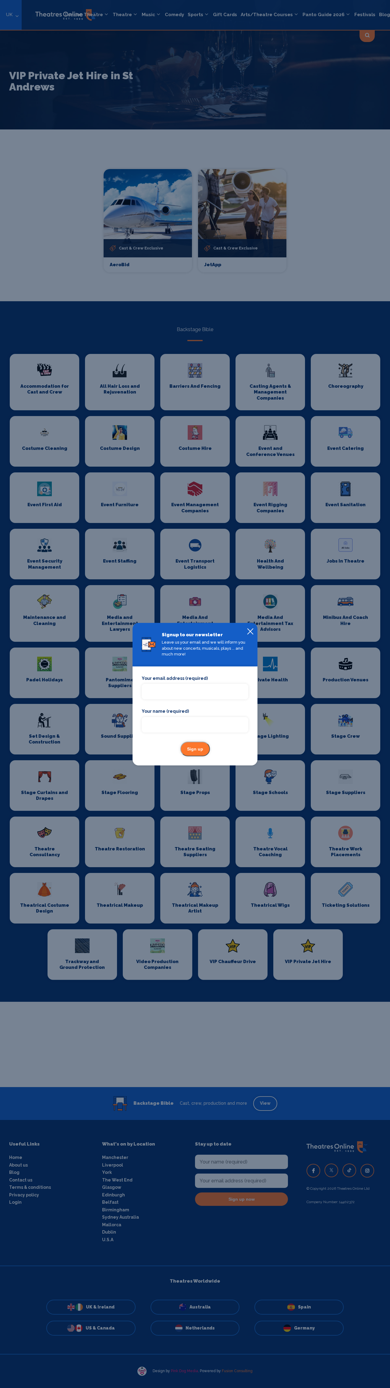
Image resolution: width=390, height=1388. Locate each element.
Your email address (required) (175, 678)
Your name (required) (165, 711)
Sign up (195, 749)
